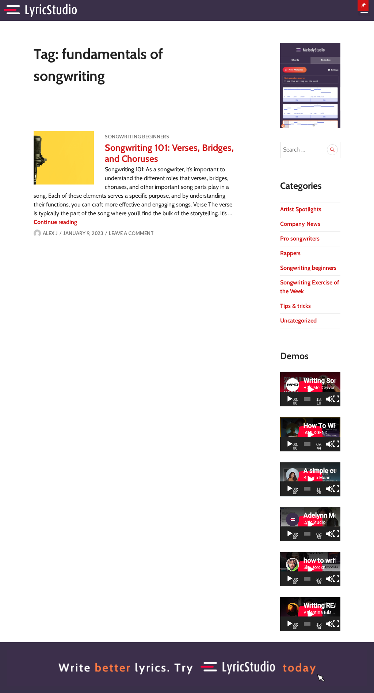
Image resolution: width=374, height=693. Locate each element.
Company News (300, 223)
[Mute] (329, 399)
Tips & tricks (295, 305)
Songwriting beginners (137, 136)
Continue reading (55, 222)
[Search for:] (310, 149)
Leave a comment (131, 233)
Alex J (50, 233)
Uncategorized (298, 320)
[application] (310, 389)
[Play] (289, 399)
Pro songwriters (300, 238)
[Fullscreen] (336, 399)
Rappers (290, 253)
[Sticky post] (64, 158)
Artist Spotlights (300, 209)
